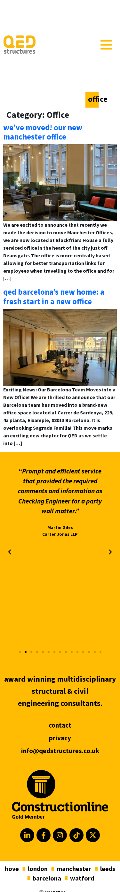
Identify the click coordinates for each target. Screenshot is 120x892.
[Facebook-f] (43, 835)
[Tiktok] (76, 835)
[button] (9, 552)
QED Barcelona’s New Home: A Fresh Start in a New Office (53, 296)
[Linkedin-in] (27, 835)
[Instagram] (60, 835)
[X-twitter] (93, 835)
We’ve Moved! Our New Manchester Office (42, 132)
